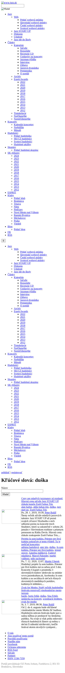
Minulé (17, 130)
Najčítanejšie (20, 116)
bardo (24, 596)
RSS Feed (13, 650)
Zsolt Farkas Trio (38, 509)
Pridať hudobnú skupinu (26, 150)
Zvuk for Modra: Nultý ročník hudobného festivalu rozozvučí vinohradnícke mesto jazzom (42, 590)
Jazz (10, 14)
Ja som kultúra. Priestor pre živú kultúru (42, 548)
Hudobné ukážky (22, 144)
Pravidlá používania (17, 638)
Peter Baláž (50, 512)
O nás (10, 633)
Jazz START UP (22, 31)
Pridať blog (19, 229)
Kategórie (19, 45)
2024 (16, 155)
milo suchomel (38, 558)
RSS (10, 235)
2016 (22, 99)
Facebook (12, 644)
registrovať (16, 472)
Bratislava (19, 201)
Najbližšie (19, 127)
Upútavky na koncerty (31, 56)
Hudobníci (13, 133)
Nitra (16, 206)
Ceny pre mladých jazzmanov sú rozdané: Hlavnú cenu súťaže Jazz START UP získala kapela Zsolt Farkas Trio (42, 501)
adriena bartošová (30, 547)
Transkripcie (20, 113)
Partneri (11, 655)
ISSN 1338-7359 (16, 658)
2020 (22, 87)
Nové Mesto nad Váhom (26, 212)
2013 (22, 107)
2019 (22, 90)
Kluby (11, 195)
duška (53, 507)
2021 (22, 85)
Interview (25, 62)
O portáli (24, 73)
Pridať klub (19, 198)
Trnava (17, 204)
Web (16, 17)
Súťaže (23, 48)
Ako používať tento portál (20, 635)
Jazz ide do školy (22, 39)
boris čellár (33, 596)
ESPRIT (12, 192)
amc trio (44, 547)
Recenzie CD (27, 53)
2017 (22, 96)
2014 (22, 104)
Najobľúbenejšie (22, 119)
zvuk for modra (29, 601)
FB (9, 232)
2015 (22, 102)
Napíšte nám (14, 641)
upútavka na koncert (31, 598)
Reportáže (25, 51)
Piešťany (18, 209)
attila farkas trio (41, 507)
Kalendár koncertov (24, 124)
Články (11, 42)
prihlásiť (5, 472)
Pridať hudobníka (22, 136)
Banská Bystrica (22, 215)
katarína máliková (38, 553)
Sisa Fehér (52, 596)
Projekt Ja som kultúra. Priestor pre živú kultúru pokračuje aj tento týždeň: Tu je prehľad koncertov (41, 541)
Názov (4, 488)
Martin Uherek (52, 561)
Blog (10, 226)
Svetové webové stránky (32, 28)
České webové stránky (31, 25)
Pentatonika (26, 70)
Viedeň (17, 223)
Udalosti (18, 36)
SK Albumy (14, 153)
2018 (22, 93)
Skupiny (12, 147)
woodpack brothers (52, 598)
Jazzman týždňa (28, 59)
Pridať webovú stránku (31, 19)
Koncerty (12, 121)
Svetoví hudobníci (23, 141)
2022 (22, 82)
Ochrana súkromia (17, 647)
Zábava (24, 65)
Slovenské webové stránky (33, 22)
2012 (22, 110)
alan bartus (26, 507)
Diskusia (18, 34)
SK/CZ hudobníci (23, 138)
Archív (17, 76)
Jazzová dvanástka (29, 68)
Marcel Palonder (40, 555)
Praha (17, 221)
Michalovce (20, 218)
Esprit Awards (21, 79)
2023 (16, 158)
